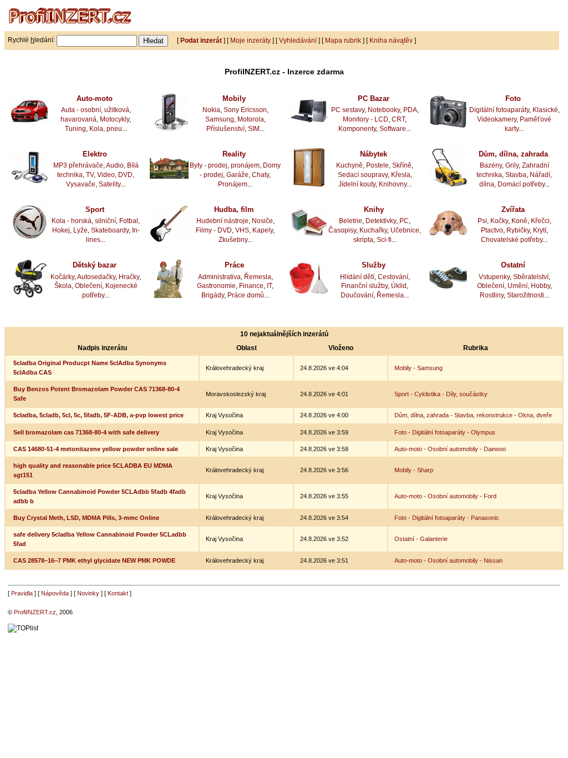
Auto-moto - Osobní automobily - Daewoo (450, 449)
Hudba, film (234, 209)
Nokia (211, 110)
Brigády (212, 295)
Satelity (109, 184)
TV (90, 175)
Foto (513, 98)
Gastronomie (216, 286)
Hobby (540, 286)
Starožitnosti (525, 295)
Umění (518, 286)
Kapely (262, 230)
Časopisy (342, 230)
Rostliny (492, 295)
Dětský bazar (94, 265)
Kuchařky (373, 230)
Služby (374, 265)
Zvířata (513, 209)
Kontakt (118, 593)
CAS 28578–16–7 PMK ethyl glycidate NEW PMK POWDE (94, 560)
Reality (234, 154)
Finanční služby (364, 286)
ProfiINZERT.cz (35, 612)
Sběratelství (531, 277)
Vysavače (80, 184)
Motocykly (114, 119)
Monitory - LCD (365, 119)
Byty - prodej (208, 165)
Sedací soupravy (363, 175)
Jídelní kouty (357, 184)
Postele (377, 165)
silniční (105, 221)
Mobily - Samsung (418, 368)
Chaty (260, 175)
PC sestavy (347, 110)
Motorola (250, 119)
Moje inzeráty (250, 40)
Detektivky (381, 221)
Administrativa (219, 277)
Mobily (234, 98)
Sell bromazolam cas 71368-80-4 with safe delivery (86, 432)
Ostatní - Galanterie (421, 538)
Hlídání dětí (357, 277)
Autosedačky (96, 277)
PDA (410, 110)
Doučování (357, 295)
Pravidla (22, 593)
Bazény (491, 165)
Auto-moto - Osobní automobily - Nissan (448, 560)
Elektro (95, 154)
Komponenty (357, 129)
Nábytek (373, 154)
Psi (482, 221)
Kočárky (62, 277)
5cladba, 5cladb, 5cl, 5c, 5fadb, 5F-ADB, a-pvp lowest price (98, 415)
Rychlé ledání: (31, 40)
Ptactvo (492, 230)
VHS (242, 230)
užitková (116, 110)
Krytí (539, 230)
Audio (115, 165)
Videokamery (496, 119)
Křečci (540, 221)
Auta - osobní (81, 110)
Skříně (402, 165)
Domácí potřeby (521, 184)
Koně (519, 221)
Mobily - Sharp (413, 470)
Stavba (515, 175)
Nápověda (55, 593)
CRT (398, 119)
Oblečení (88, 286)
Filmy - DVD (214, 230)
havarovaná (78, 119)
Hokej (61, 230)
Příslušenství (225, 129)
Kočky (499, 221)
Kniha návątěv (391, 40)
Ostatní (513, 265)
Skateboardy (110, 230)
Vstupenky (494, 277)
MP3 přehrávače (78, 165)
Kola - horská (72, 221)
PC (404, 221)
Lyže (80, 230)
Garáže (237, 175)
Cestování (393, 277)
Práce (234, 265)
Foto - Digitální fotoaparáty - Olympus (444, 432)
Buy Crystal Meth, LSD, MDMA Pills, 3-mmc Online (86, 517)
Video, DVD (115, 175)
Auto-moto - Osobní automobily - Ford (445, 496)
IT (269, 286)
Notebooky (384, 110)
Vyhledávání (298, 40)
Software (392, 129)
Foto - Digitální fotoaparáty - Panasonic (446, 517)
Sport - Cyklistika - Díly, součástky (441, 394)
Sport (94, 209)
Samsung (219, 119)
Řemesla (257, 277)
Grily (512, 165)
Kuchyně (349, 165)
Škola (63, 286)
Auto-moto (95, 98)
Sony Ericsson (245, 110)
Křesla (400, 175)
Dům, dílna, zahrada (513, 154)
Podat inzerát (201, 40)
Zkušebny (233, 240)
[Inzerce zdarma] (71, 29)
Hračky (129, 277)
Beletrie (350, 221)
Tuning (75, 129)
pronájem (245, 165)
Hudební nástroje (222, 221)
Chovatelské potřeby (511, 240)
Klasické (545, 110)
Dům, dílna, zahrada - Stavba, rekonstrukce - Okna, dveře (473, 415)
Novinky (88, 593)
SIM (254, 129)
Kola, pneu (105, 129)
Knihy (374, 209)
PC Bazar (373, 98)
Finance (251, 286)
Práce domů (245, 295)
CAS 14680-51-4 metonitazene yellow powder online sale (95, 449)
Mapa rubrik (343, 40)
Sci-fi (384, 240)
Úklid (399, 286)
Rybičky (518, 230)
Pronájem (232, 184)
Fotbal (128, 221)
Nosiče (262, 221)
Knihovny (393, 184)
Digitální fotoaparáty (499, 110)
